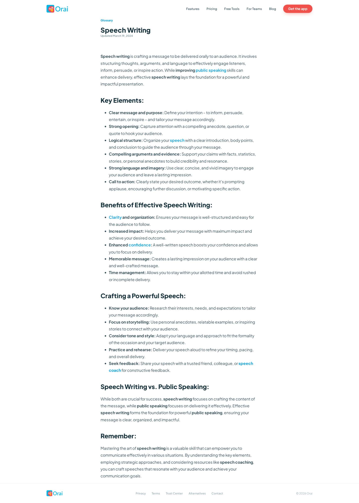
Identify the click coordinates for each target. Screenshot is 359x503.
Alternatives (197, 493)
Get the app (297, 8)
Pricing (212, 9)
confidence (140, 244)
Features (192, 9)
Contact (217, 493)
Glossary (107, 20)
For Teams (254, 9)
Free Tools (232, 9)
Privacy (141, 493)
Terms (156, 493)
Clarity (115, 217)
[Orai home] (57, 9)
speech (177, 140)
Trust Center (174, 493)
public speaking (211, 70)
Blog (272, 9)
